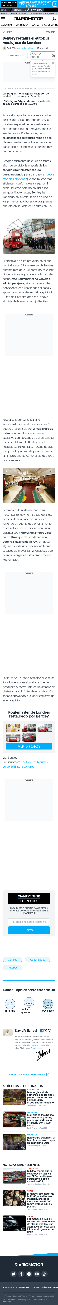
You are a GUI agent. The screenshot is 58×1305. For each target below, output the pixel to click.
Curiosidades (37, 959)
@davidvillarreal (28, 48)
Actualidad (7, 25)
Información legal (20, 1296)
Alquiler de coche (18, 13)
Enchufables (34, 1089)
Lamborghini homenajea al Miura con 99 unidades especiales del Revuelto (26, 95)
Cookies (32, 1296)
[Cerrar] (53, 63)
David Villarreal (13, 48)
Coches (35, 25)
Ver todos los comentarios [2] (29, 1074)
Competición (22, 25)
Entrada (7, 32)
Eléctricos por (20, 10)
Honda (4, 13)
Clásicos (12, 959)
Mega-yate (49, 13)
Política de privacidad (44, 1296)
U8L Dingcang (36, 13)
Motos (30, 1191)
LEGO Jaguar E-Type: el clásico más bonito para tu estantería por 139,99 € (27, 102)
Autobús (12, 967)
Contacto (8, 1296)
